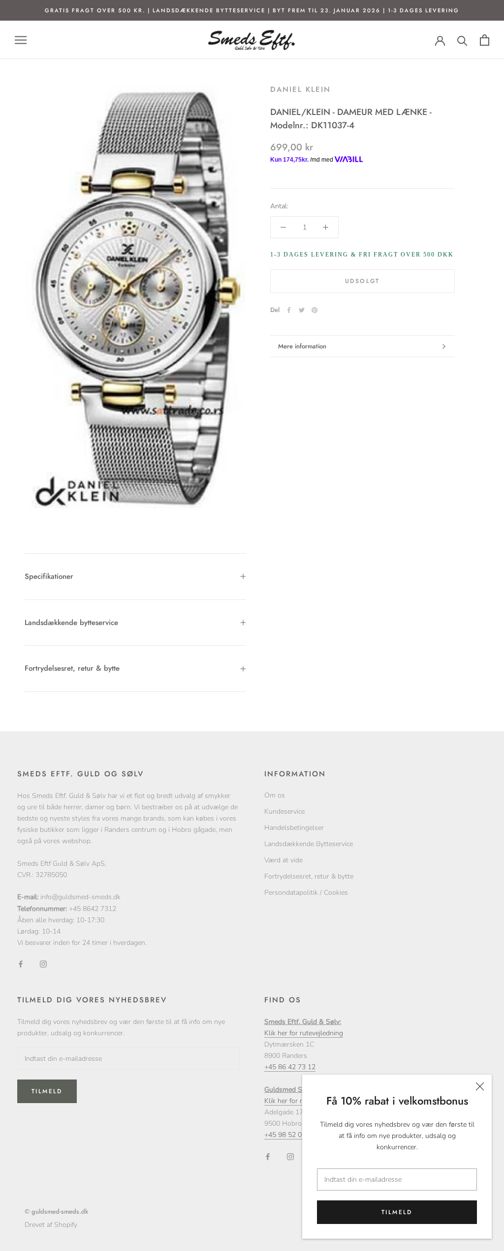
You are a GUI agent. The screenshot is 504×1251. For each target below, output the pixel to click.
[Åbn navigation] (21, 40)
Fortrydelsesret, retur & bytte (72, 668)
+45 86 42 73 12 (289, 1067)
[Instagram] (43, 963)
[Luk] (479, 1086)
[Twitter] (302, 310)
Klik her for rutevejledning (303, 1033)
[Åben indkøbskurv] (484, 40)
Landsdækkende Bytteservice (308, 844)
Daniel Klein (300, 89)
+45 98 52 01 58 (289, 1134)
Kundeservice (284, 811)
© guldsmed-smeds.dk (56, 1211)
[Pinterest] (314, 310)
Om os (274, 795)
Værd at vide (283, 860)
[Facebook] (289, 310)
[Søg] (462, 40)
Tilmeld (396, 1212)
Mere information (302, 346)
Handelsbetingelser (294, 827)
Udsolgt (362, 281)
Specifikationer (49, 576)
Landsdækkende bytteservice (71, 622)
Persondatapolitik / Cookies (306, 892)
